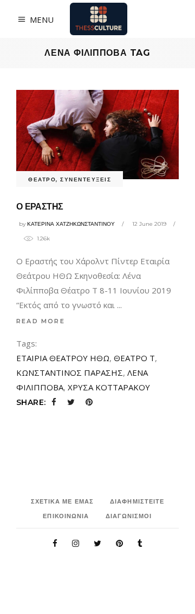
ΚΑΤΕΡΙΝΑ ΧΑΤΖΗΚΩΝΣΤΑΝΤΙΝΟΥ (71, 223)
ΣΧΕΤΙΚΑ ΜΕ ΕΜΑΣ (62, 501)
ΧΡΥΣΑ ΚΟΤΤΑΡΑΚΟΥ (109, 387)
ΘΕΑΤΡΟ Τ (134, 357)
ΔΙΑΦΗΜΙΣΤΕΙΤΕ (137, 501)
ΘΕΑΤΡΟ (42, 179)
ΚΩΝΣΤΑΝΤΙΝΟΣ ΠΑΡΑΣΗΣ (69, 372)
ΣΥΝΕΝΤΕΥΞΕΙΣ (85, 179)
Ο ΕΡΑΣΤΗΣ (39, 206)
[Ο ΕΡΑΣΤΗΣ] (97, 134)
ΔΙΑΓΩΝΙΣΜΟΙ (129, 516)
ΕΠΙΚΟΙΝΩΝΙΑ (66, 516)
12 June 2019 (149, 223)
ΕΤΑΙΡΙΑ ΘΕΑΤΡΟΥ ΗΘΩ (62, 357)
